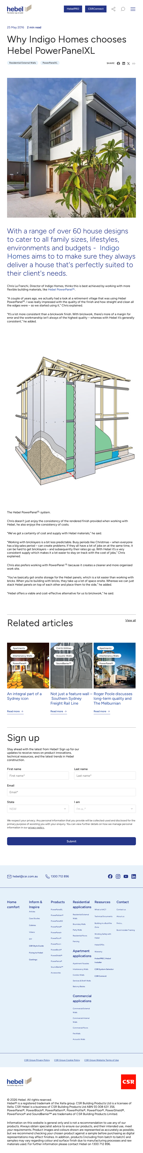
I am (77, 802)
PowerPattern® (57, 915)
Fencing (76, 941)
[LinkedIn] (123, 63)
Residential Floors (80, 935)
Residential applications (82, 904)
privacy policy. (36, 827)
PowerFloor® (56, 938)
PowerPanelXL (57, 909)
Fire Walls (76, 1033)
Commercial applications (82, 998)
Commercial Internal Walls (81, 1020)
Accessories (56, 973)
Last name (81, 769)
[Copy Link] (134, 63)
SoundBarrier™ (57, 967)
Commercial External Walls (81, 1010)
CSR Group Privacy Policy (37, 1060)
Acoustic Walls (79, 1039)
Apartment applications (82, 953)
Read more (13, 711)
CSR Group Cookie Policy (67, 1060)
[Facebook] (118, 63)
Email (10, 785)
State (10, 802)
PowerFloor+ (56, 944)
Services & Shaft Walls (82, 980)
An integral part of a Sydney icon (24, 696)
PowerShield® (56, 955)
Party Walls (77, 930)
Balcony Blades (79, 986)
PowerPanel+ (56, 932)
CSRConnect (96, 8)
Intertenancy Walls (80, 969)
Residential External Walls (81, 916)
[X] (129, 63)
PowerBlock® (56, 950)
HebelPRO (73, 8)
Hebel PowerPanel (61, 289)
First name (14, 769)
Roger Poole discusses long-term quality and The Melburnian (113, 698)
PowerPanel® (56, 927)
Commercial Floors (80, 1028)
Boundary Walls (79, 924)
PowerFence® (56, 961)
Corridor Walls (78, 975)
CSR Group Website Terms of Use (101, 1060)
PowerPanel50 (57, 921)
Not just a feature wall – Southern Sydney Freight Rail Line (71, 698)
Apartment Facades (81, 963)
